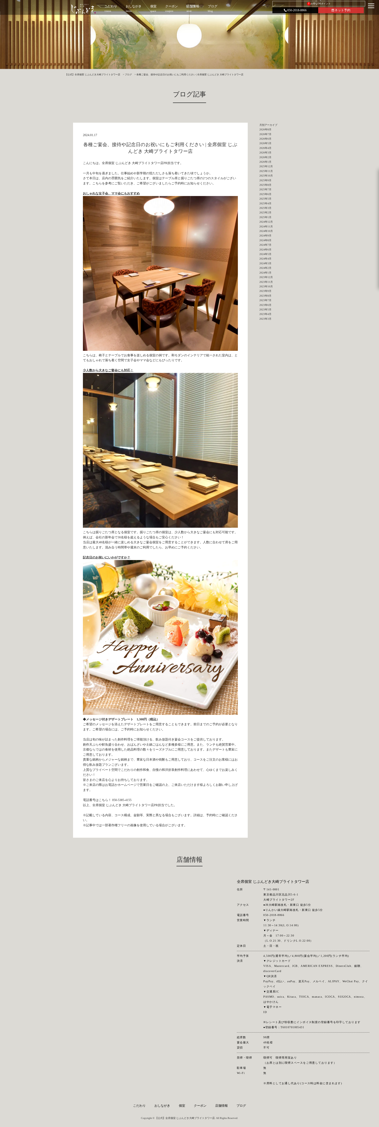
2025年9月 (265, 180)
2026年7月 (265, 134)
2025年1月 (265, 217)
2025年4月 (265, 203)
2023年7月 (265, 300)
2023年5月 (265, 309)
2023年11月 (266, 281)
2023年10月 (266, 286)
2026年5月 (265, 143)
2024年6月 (265, 249)
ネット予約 (342, 10)
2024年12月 (266, 221)
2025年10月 (266, 175)
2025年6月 (265, 194)
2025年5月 (265, 198)
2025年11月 (266, 171)
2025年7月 (265, 189)
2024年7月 (265, 244)
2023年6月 (265, 304)
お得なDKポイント (319, 3)
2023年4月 (265, 314)
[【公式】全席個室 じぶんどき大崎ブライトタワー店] (83, 9)
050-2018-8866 (297, 10)
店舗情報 (221, 1105)
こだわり (139, 1105)
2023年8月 (265, 295)
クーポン (200, 1105)
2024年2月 (265, 267)
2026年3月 (265, 152)
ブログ (241, 1105)
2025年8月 (265, 184)
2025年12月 (266, 166)
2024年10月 (266, 231)
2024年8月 (265, 240)
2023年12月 (266, 277)
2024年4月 (265, 258)
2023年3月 (265, 318)
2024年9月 (265, 235)
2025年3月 (265, 207)
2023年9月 (265, 290)
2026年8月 (265, 129)
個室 (182, 1105)
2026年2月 (265, 157)
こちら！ (105, 800)
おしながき (162, 1105)
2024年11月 (266, 226)
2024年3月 (265, 263)
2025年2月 (265, 212)
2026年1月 (265, 161)
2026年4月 (265, 148)
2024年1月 (265, 272)
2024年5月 (265, 254)
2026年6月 (265, 138)
